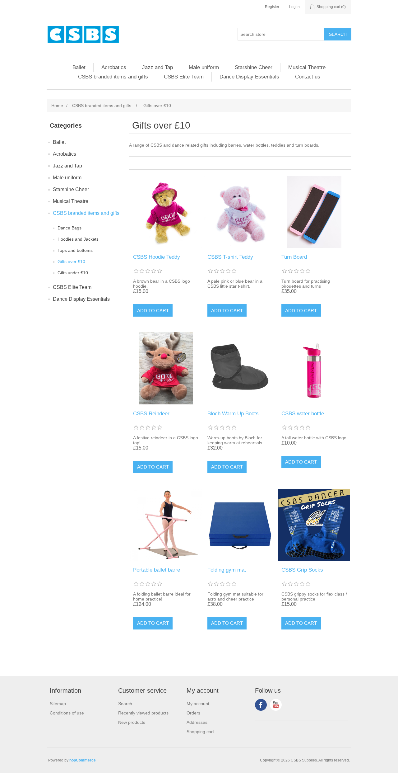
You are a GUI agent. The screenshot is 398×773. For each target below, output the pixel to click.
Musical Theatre (307, 67)
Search (125, 703)
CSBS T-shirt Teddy (230, 257)
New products (131, 722)
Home (57, 105)
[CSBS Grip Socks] (314, 525)
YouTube (276, 705)
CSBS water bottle (302, 414)
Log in (294, 7)
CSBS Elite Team (184, 77)
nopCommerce (82, 760)
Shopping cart (200, 731)
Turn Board (294, 257)
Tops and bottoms (75, 250)
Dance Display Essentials (249, 77)
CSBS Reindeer (151, 414)
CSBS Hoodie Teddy (156, 257)
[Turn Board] (314, 212)
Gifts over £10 (71, 261)
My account (198, 703)
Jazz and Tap (157, 67)
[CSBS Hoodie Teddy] (166, 212)
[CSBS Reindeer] (166, 368)
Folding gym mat (226, 570)
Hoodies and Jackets (78, 239)
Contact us (307, 77)
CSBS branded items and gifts (113, 77)
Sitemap (58, 703)
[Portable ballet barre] (166, 525)
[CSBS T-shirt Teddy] (240, 212)
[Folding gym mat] (240, 525)
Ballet (79, 67)
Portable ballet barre (156, 570)
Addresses (197, 722)
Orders (193, 712)
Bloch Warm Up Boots (233, 414)
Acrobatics (113, 67)
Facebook (261, 705)
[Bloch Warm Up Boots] (240, 368)
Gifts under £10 (73, 272)
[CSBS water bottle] (314, 368)
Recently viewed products (143, 712)
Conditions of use (67, 712)
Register (272, 7)
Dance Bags (69, 227)
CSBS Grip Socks (302, 570)
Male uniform (204, 67)
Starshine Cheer (253, 67)
